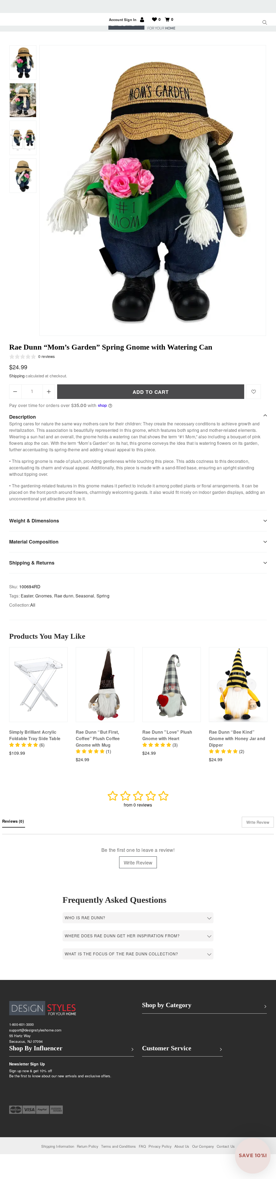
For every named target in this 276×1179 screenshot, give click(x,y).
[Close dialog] (231, 548)
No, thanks (171, 649)
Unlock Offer (171, 621)
